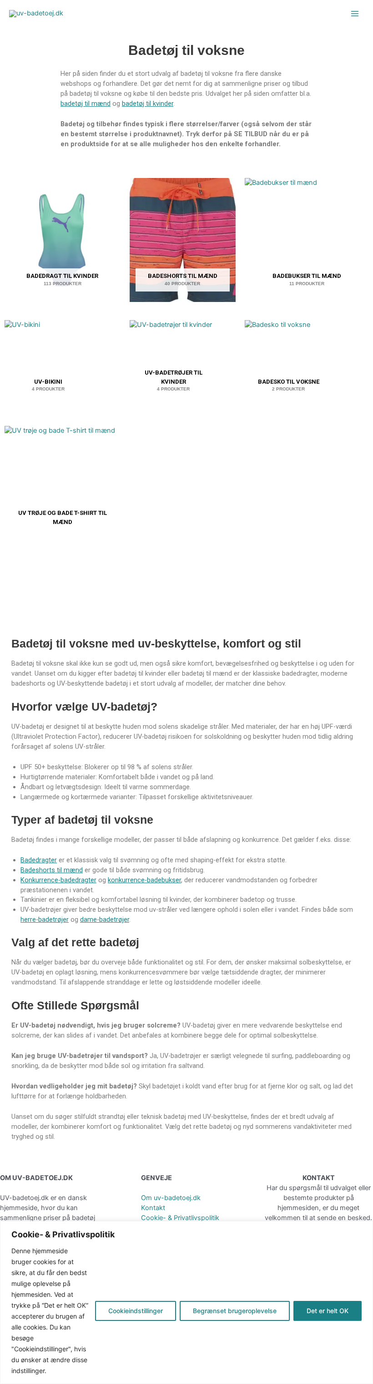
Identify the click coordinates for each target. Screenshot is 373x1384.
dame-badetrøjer (104, 919)
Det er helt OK (327, 1311)
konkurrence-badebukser (144, 880)
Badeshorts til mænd (51, 870)
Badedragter (38, 860)
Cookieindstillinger (135, 1311)
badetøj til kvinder (147, 103)
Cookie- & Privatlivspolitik (180, 1218)
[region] (186, 1302)
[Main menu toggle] (355, 14)
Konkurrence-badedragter (58, 880)
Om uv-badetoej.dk (171, 1198)
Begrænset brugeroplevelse (235, 1311)
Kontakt (153, 1208)
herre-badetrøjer (44, 919)
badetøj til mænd (85, 103)
